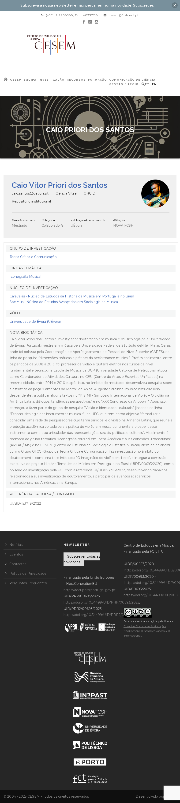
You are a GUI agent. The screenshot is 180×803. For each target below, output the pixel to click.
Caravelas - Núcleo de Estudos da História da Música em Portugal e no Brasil (72, 296)
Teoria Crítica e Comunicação (33, 257)
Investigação (51, 79)
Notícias (15, 545)
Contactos (17, 564)
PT (147, 84)
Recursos (76, 79)
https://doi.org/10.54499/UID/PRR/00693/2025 (101, 602)
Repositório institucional (31, 201)
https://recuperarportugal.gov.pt (90, 590)
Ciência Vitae (66, 193)
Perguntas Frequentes (28, 583)
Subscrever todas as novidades (82, 559)
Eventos (16, 554)
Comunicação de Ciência (132, 79)
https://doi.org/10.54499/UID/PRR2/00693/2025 (102, 615)
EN (154, 84)
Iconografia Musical (25, 276)
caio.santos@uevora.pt (30, 193)
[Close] (175, 5)
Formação (97, 79)
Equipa (30, 79)
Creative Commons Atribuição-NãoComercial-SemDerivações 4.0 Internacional (147, 631)
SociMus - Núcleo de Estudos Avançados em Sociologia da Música (64, 302)
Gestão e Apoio (124, 84)
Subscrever (143, 5)
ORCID (89, 193)
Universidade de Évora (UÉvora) (35, 321)
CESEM (16, 79)
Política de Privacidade (27, 573)
